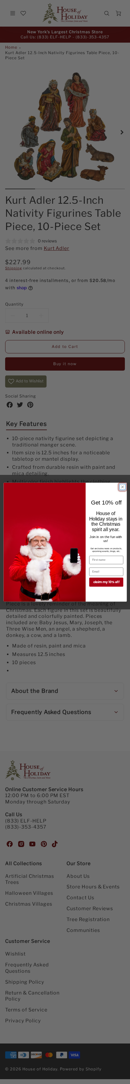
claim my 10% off (106, 582)
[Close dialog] (122, 487)
